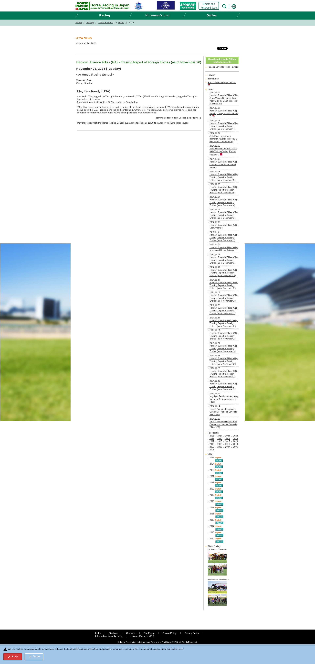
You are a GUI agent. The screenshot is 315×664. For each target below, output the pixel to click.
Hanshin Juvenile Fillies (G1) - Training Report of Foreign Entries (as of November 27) (224, 311)
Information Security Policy (109, 636)
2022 (235, 436)
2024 (219, 436)
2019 (227, 438)
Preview (211, 75)
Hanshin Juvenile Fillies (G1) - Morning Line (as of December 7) (224, 114)
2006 (235, 447)
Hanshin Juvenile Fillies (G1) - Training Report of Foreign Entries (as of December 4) (224, 203)
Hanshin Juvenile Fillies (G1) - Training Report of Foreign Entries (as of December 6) (224, 177)
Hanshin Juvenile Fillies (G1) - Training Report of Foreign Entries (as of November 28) (224, 298)
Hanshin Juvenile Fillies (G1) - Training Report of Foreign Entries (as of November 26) (224, 323)
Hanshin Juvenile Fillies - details (223, 67)
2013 (212, 444)
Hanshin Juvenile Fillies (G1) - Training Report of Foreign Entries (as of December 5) (224, 190)
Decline (34, 657)
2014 (235, 441)
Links (98, 633)
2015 (227, 441)
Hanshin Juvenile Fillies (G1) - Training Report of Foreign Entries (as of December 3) (224, 215)
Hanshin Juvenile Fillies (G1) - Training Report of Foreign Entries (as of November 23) (224, 361)
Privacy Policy (192, 633)
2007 (227, 447)
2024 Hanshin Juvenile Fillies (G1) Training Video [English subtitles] (223, 152)
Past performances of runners (222, 82)
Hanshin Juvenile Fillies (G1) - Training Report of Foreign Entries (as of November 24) (224, 349)
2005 (212, 450)
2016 (219, 441)
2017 (212, 441)
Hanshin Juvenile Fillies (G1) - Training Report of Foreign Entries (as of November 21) (224, 387)
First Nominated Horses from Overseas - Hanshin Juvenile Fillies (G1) (223, 424)
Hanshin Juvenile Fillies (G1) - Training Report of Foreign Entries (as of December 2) (224, 238)
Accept (12, 657)
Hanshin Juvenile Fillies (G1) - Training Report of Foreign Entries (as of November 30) (224, 273)
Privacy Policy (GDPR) (142, 636)
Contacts (130, 633)
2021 (212, 438)
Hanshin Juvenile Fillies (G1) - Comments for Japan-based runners (224, 165)
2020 (219, 438)
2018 (235, 438)
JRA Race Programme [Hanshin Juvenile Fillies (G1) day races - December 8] (223, 139)
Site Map (113, 633)
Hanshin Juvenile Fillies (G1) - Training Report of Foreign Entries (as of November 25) (224, 336)
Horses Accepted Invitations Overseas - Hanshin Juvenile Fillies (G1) (223, 412)
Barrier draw (213, 79)
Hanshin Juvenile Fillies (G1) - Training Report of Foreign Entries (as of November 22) (224, 374)
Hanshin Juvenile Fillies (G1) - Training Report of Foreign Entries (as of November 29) (224, 285)
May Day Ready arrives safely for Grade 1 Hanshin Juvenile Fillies (224, 399)
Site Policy (149, 633)
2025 (212, 436)
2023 (227, 436)
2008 (219, 447)
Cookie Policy (169, 633)
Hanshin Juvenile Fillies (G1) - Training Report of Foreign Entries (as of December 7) (224, 126)
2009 (212, 447)
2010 (235, 444)
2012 (219, 444)
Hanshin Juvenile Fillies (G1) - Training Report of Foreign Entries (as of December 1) (224, 260)
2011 (227, 444)
